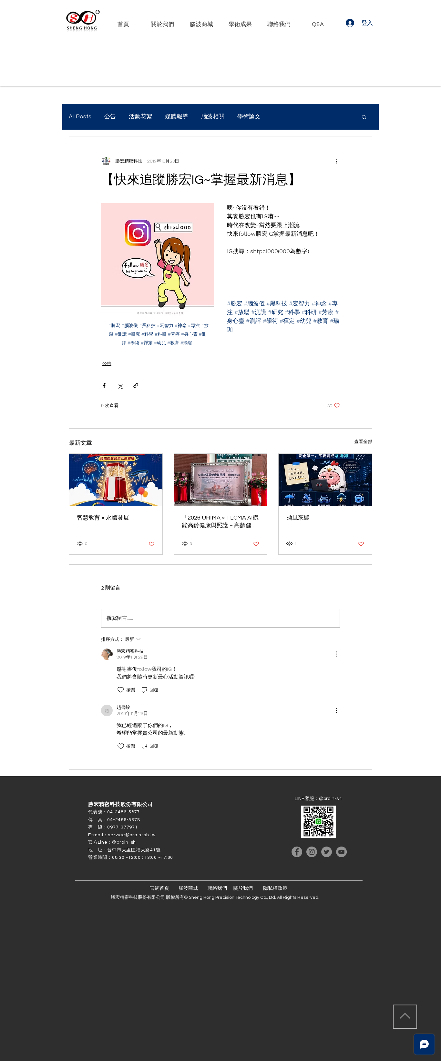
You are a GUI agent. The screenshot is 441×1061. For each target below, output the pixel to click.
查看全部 (363, 441)
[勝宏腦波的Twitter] (326, 852)
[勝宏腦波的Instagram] (311, 852)
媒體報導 (176, 117)
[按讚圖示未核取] (121, 690)
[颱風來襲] (325, 480)
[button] (364, 116)
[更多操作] (336, 161)
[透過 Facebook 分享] (104, 385)
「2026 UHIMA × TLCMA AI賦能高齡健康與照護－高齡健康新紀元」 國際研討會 (220, 522)
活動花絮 (140, 117)
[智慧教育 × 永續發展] (115, 480)
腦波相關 (212, 117)
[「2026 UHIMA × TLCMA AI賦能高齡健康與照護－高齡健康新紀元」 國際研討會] (220, 480)
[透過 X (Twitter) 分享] (120, 385)
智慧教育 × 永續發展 (103, 518)
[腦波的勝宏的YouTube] (341, 852)
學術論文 (249, 117)
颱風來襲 (298, 518)
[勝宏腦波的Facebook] (297, 852)
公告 (110, 117)
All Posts (80, 117)
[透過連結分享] (136, 385)
